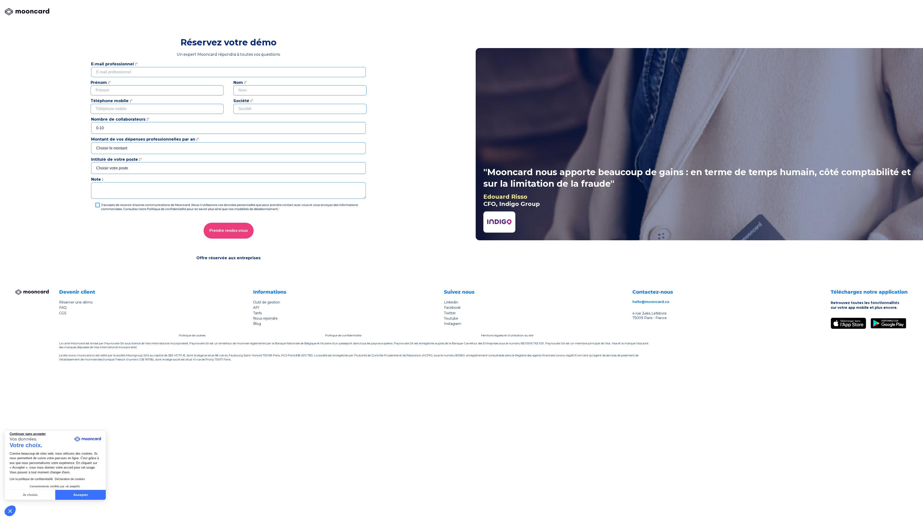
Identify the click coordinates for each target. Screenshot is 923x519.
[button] (10, 511)
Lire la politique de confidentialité (31, 479)
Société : (243, 101)
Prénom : (101, 82)
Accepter (80, 495)
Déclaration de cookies (70, 479)
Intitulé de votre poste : (116, 159)
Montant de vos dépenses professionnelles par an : (145, 139)
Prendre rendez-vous (228, 231)
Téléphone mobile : (111, 101)
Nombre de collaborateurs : (120, 119)
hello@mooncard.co (650, 302)
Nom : (240, 82)
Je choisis (30, 495)
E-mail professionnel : (114, 64)
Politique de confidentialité (343, 335)
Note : (97, 179)
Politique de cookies (192, 335)
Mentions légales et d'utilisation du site (507, 335)
